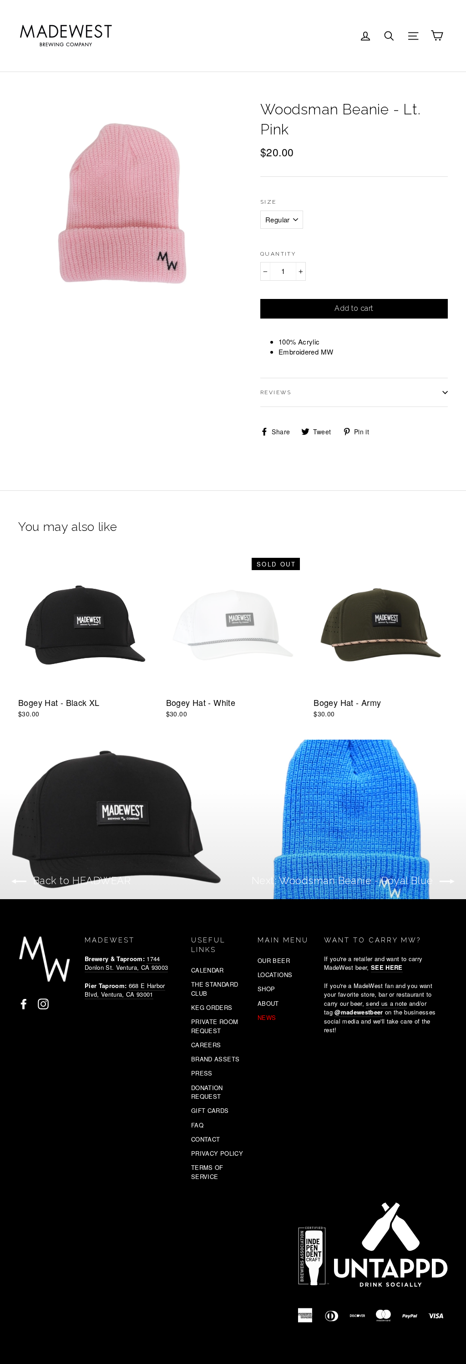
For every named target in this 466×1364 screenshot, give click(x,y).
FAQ (197, 1125)
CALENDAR (207, 970)
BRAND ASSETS (215, 1059)
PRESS (202, 1073)
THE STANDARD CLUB (214, 989)
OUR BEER (274, 960)
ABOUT (268, 1003)
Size (268, 202)
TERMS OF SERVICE (207, 1172)
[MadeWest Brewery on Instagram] (43, 1003)
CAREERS (206, 1044)
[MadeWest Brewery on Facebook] (23, 1003)
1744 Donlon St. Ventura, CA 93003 (126, 963)
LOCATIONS (275, 974)
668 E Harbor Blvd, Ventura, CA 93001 (125, 990)
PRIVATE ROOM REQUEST (214, 1026)
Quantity (278, 254)
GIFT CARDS (210, 1110)
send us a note (386, 1003)
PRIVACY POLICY (217, 1153)
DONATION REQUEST (207, 1092)
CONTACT (205, 1139)
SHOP (266, 988)
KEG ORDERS (212, 1007)
